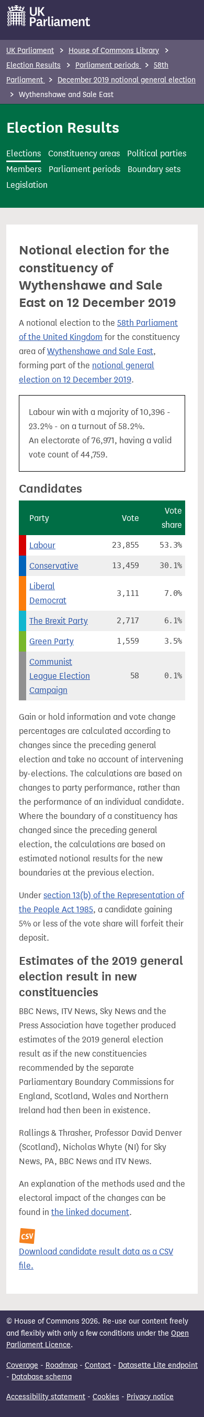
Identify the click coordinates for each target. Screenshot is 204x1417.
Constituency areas (84, 153)
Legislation (27, 185)
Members (23, 169)
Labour (42, 545)
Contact (98, 1365)
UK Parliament (30, 50)
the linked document (90, 1212)
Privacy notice (150, 1396)
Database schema (42, 1376)
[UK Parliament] (49, 15)
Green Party (51, 641)
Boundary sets (154, 169)
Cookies (106, 1396)
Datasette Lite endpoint (158, 1365)
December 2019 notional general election (127, 80)
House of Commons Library (114, 50)
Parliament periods (108, 65)
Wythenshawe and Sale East (100, 351)
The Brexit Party (58, 621)
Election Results (33, 65)
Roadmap (61, 1365)
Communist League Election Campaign (59, 676)
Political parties (156, 153)
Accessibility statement (45, 1396)
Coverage (22, 1365)
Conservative (53, 566)
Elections (23, 153)
